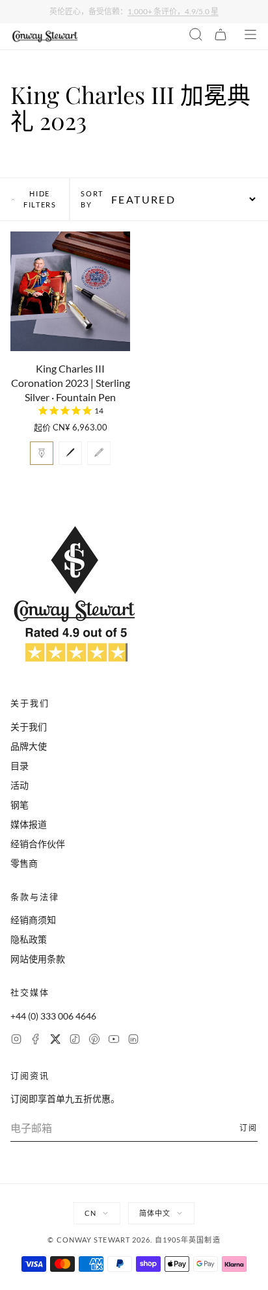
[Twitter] (55, 1040)
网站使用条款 (37, 958)
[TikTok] (75, 1040)
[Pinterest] (94, 1040)
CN (90, 1213)
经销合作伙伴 (37, 843)
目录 (19, 765)
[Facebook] (36, 1040)
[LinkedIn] (133, 1040)
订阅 (248, 1128)
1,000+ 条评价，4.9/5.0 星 (173, 11)
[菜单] (250, 36)
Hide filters (40, 199)
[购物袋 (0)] (220, 36)
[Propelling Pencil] (99, 453)
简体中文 (154, 1213)
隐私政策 (28, 939)
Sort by (92, 199)
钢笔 (19, 804)
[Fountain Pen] (41, 453)
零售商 (24, 863)
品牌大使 (28, 746)
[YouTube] (114, 1040)
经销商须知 (33, 919)
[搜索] (196, 36)
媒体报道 (28, 824)
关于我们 (28, 726)
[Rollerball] (70, 453)
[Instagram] (16, 1040)
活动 (19, 785)
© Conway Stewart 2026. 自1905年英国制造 (133, 1239)
